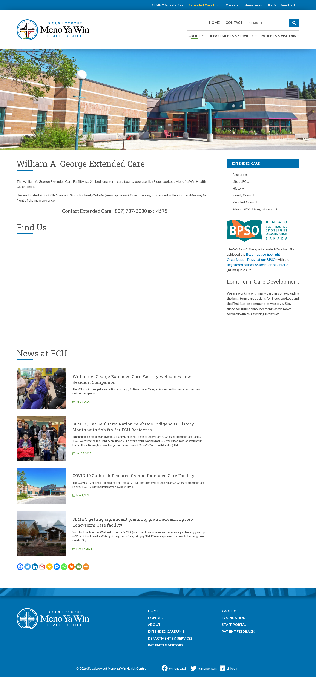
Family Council (243, 195)
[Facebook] (20, 566)
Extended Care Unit (204, 5)
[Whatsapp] (64, 566)
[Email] (78, 566)
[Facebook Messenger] (57, 566)
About (194, 36)
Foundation (233, 618)
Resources (240, 174)
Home (214, 22)
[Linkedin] (35, 566)
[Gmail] (42, 566)
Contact (234, 22)
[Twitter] (27, 566)
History (238, 188)
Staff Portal (234, 624)
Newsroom (253, 5)
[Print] (71, 566)
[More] (86, 566)
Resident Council (244, 202)
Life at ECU (240, 181)
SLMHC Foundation (167, 5)
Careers (232, 5)
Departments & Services (231, 36)
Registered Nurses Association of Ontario (257, 265)
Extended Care (246, 163)
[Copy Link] (49, 566)
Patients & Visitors (278, 36)
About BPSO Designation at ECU (256, 209)
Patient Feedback (282, 5)
